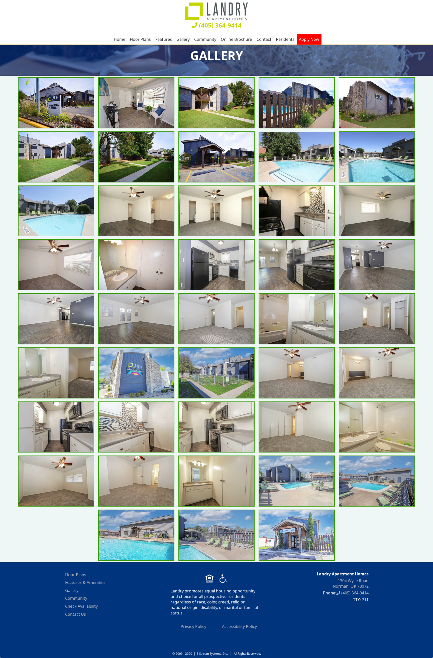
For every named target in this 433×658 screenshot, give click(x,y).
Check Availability (81, 606)
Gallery (183, 39)
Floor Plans (140, 39)
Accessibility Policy (239, 626)
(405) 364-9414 (219, 25)
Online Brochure (236, 39)
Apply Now (309, 39)
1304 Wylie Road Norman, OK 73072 (351, 583)
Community (205, 39)
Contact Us (75, 614)
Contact (264, 39)
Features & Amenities (85, 582)
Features (163, 39)
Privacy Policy (193, 626)
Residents (285, 39)
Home (119, 39)
